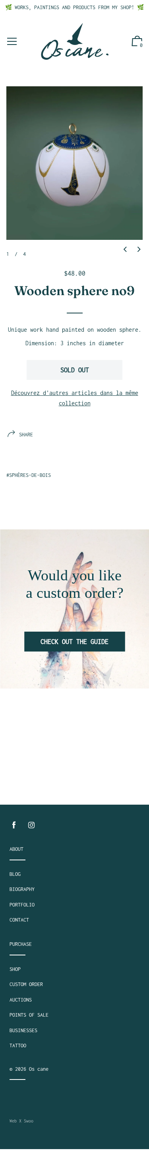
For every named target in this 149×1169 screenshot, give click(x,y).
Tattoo (18, 1045)
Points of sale (29, 1015)
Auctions (21, 1000)
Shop (15, 969)
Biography (22, 889)
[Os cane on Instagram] (31, 825)
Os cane (38, 1069)
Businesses (23, 1030)
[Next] (139, 249)
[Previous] (125, 249)
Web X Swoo (21, 1120)
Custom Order (26, 984)
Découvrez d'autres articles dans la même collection (74, 398)
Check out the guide (74, 641)
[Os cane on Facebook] (14, 825)
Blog (15, 874)
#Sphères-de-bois (28, 475)
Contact (19, 920)
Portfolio (22, 905)
